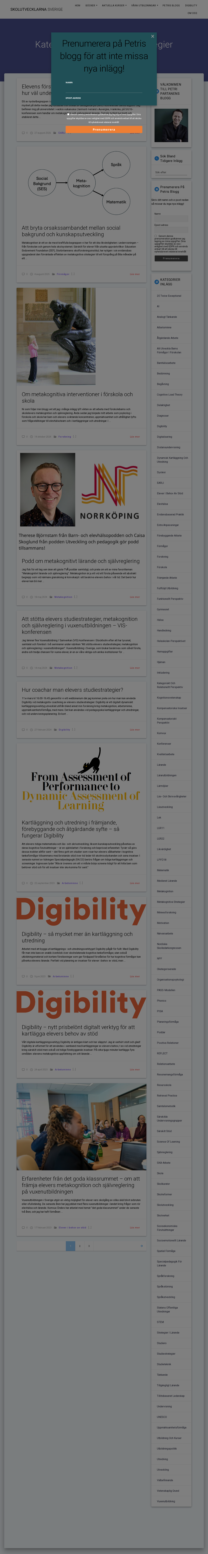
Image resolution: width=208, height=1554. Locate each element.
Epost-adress (73, 98)
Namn (69, 82)
